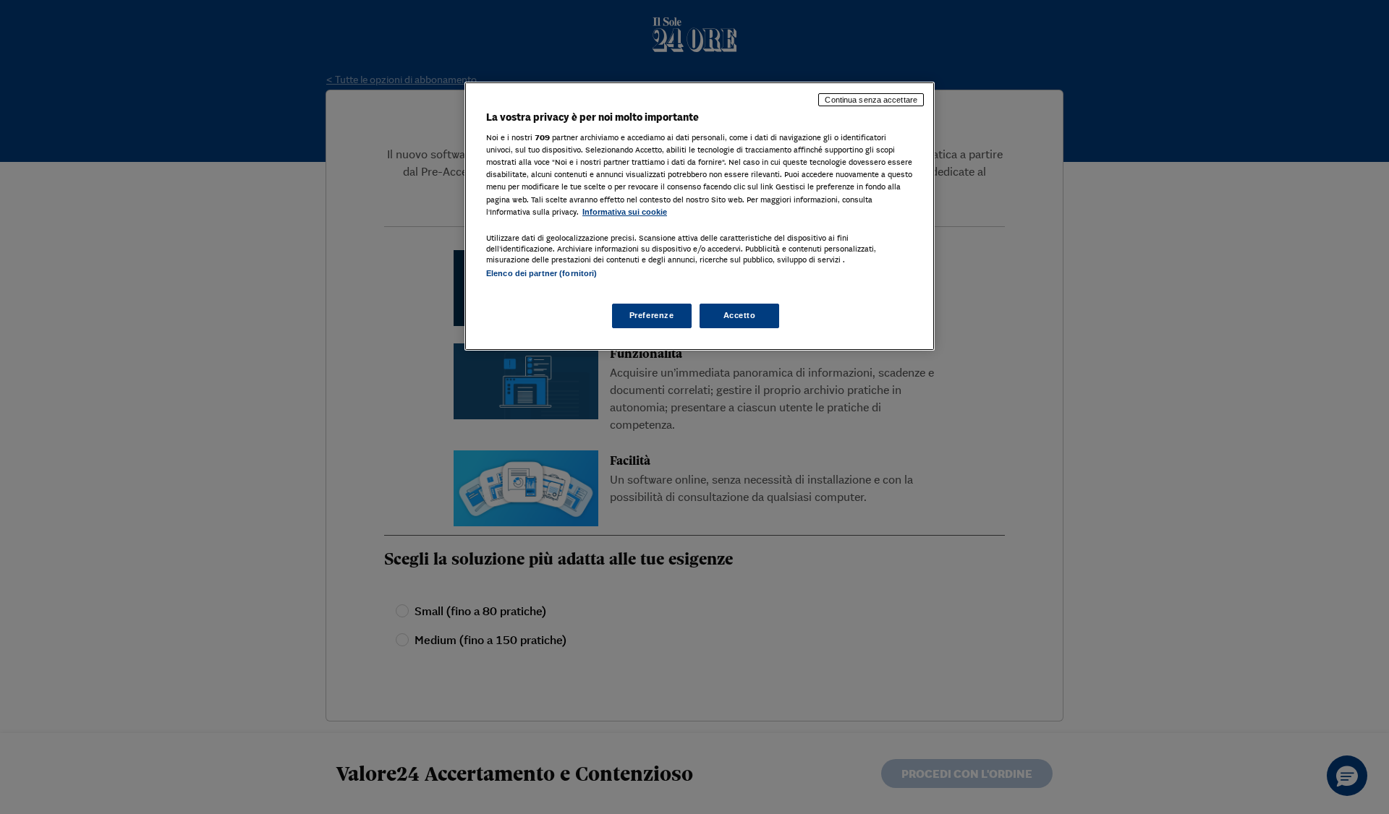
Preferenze (651, 315)
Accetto (739, 315)
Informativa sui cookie (624, 211)
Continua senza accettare (871, 99)
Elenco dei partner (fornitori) (541, 273)
